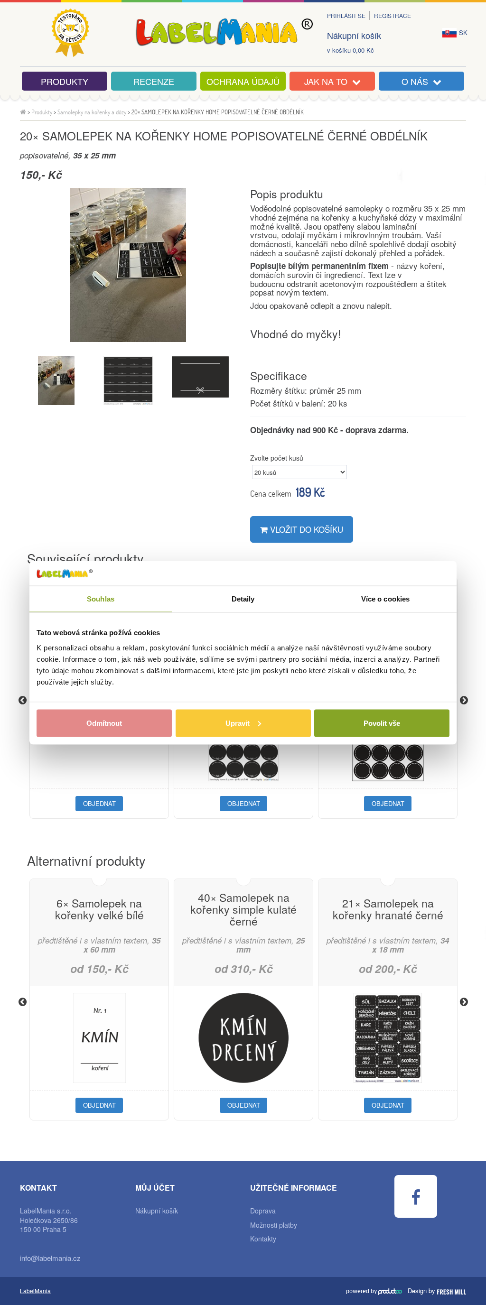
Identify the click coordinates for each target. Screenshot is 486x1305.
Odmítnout (104, 723)
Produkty (64, 81)
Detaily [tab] (243, 599)
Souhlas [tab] (100, 599)
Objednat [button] (99, 803)
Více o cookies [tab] (385, 599)
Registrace (392, 15)
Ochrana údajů (243, 81)
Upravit (237, 723)
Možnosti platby (273, 1225)
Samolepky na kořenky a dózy (91, 112)
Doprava (263, 1210)
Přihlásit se (346, 15)
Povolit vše (382, 723)
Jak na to (328, 81)
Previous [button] (22, 700)
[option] (128, 265)
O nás (417, 81)
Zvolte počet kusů (276, 458)
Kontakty (263, 1238)
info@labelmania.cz (50, 1258)
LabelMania (35, 1290)
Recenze (153, 81)
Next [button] (463, 700)
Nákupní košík (354, 35)
